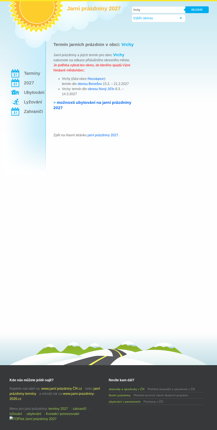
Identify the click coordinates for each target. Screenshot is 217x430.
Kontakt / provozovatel (62, 414)
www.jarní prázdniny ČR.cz (61, 388)
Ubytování (34, 92)
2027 (29, 82)
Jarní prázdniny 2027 (94, 8)
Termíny (32, 73)
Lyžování (33, 101)
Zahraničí (33, 111)
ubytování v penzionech (124, 401)
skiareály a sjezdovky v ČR (127, 389)
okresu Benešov (90, 84)
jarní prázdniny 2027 (103, 135)
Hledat (197, 9)
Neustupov (96, 79)
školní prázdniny (120, 395)
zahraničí (79, 409)
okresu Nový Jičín (101, 89)
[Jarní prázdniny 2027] (33, 419)
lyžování (16, 414)
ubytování (34, 414)
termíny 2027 (58, 409)
